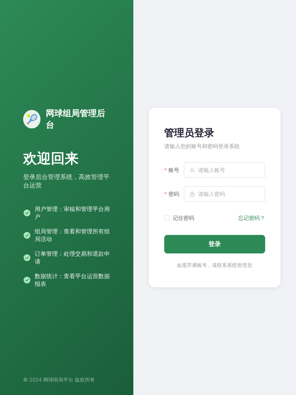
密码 (173, 194)
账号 (173, 170)
